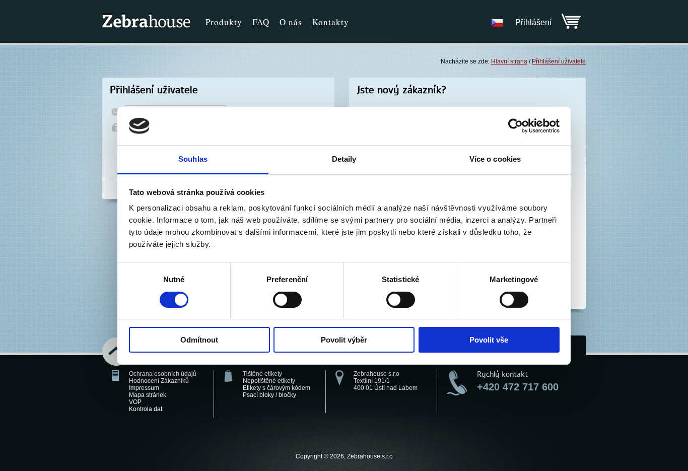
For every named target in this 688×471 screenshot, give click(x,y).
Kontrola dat (145, 409)
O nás (291, 22)
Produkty (223, 22)
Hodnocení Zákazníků (159, 380)
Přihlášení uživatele (559, 61)
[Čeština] (497, 22)
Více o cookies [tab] (495, 159)
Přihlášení (533, 22)
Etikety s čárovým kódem (276, 387)
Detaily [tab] (344, 159)
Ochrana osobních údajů (162, 373)
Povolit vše (488, 339)
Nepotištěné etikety (269, 380)
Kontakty (330, 22)
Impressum (144, 387)
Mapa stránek (147, 394)
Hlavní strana (509, 61)
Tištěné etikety (262, 373)
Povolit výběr (344, 339)
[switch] (287, 300)
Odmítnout (199, 339)
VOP (135, 402)
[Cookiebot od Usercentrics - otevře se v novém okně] (515, 125)
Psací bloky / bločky (269, 394)
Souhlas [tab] (193, 159)
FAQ (260, 22)
